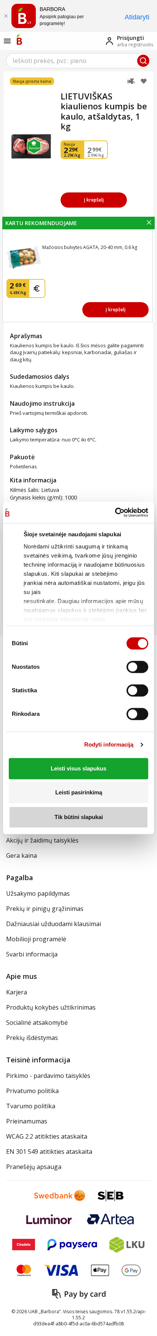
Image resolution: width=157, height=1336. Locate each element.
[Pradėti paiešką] (143, 61)
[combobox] (78, 60)
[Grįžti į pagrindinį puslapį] (19, 39)
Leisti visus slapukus (78, 768)
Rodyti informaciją (109, 744)
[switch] (137, 667)
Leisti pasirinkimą (78, 792)
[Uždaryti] (5, 16)
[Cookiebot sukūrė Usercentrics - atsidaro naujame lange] (115, 512)
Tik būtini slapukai (78, 817)
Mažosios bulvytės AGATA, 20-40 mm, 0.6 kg (89, 247)
